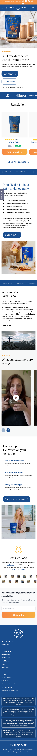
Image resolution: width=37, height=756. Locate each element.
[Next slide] (8, 430)
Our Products (6, 654)
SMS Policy (5, 681)
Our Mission (5, 661)
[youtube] (23, 4)
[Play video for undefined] (16, 398)
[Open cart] (33, 8)
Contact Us (5, 644)
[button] (16, 398)
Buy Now (8, 73)
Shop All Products (17, 161)
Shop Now (10, 234)
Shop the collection (15, 499)
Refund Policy (6, 677)
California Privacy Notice (10, 690)
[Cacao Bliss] (15, 124)
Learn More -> (7, 325)
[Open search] (6, 8)
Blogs (3, 664)
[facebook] (15, 745)
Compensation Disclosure (10, 684)
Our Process (6, 658)
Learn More (9, 81)
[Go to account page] (30, 8)
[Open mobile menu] (2, 8)
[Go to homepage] (17, 8)
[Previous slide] (3, 430)
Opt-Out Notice (7, 687)
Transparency (6, 667)
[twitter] (22, 745)
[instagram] (12, 745)
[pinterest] (18, 745)
